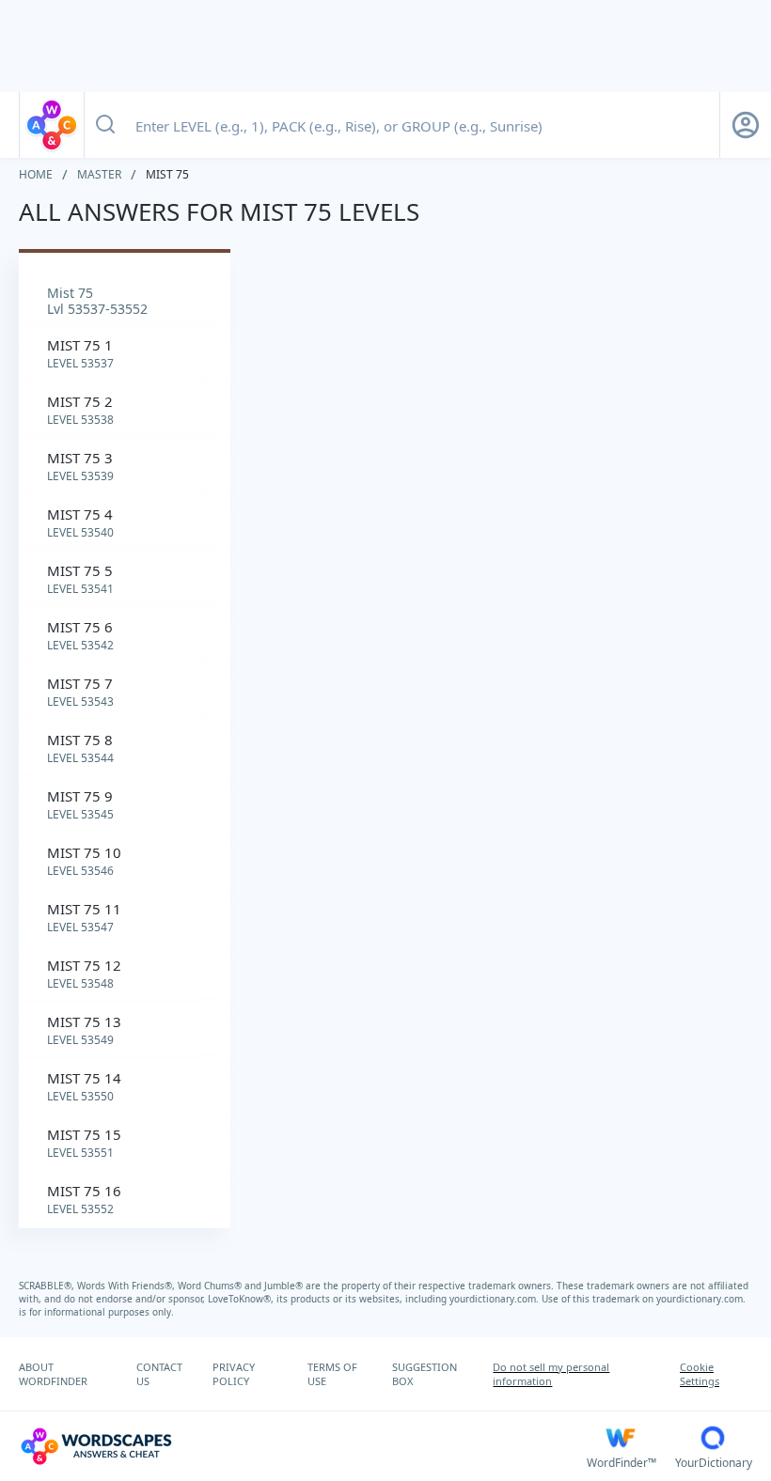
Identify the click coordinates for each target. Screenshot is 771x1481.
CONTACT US (159, 1374)
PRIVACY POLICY (233, 1374)
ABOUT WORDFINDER (53, 1374)
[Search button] (105, 125)
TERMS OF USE (332, 1374)
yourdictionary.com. (495, 1298)
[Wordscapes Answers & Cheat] (52, 125)
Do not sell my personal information (551, 1374)
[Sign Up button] (745, 125)
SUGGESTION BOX (424, 1374)
